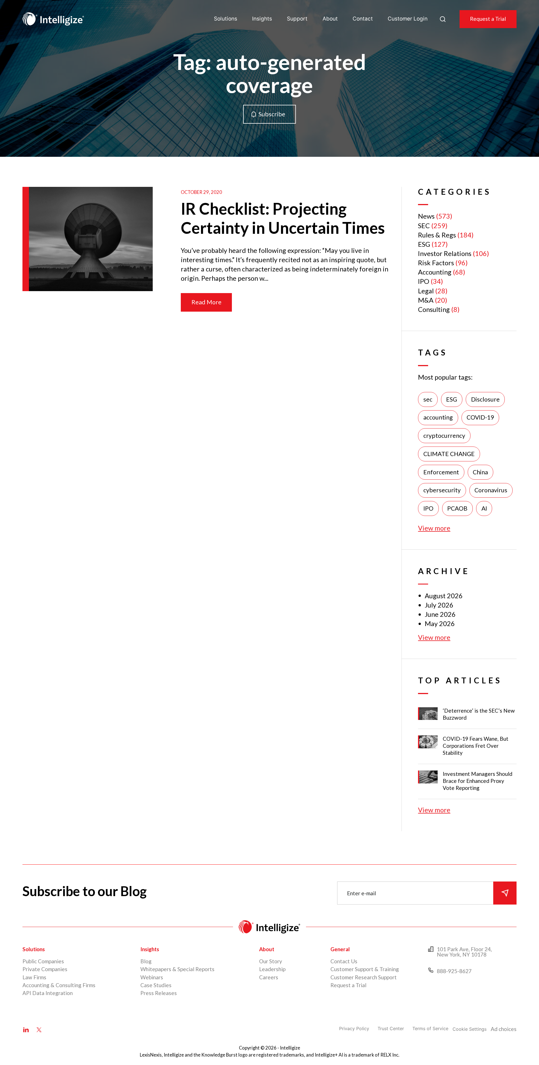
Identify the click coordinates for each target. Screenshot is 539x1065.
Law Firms (34, 977)
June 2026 (440, 614)
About (330, 18)
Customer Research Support (363, 977)
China (480, 472)
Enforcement (441, 472)
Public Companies (43, 961)
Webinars (151, 977)
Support (297, 18)
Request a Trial (488, 18)
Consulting (434, 309)
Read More (206, 302)
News (426, 216)
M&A (425, 300)
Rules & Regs (437, 235)
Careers (268, 977)
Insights (262, 18)
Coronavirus (490, 490)
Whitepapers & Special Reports (177, 969)
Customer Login (408, 18)
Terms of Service (430, 1028)
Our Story (270, 961)
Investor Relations (444, 253)
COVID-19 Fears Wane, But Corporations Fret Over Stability (475, 745)
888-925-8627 (454, 971)
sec (427, 399)
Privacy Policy (354, 1028)
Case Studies (156, 985)
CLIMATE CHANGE (449, 453)
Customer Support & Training (364, 969)
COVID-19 (480, 417)
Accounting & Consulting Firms (58, 985)
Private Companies (44, 969)
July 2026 (439, 605)
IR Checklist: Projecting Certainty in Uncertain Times (283, 218)
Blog (146, 961)
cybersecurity (442, 490)
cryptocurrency (444, 435)
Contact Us (343, 961)
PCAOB (457, 508)
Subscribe (272, 114)
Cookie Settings (470, 1029)
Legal (426, 291)
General (340, 949)
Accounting (434, 272)
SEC (424, 226)
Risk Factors (436, 263)
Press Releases (158, 993)
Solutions (225, 18)
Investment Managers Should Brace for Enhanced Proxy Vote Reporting (477, 781)
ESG (424, 244)
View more (434, 528)
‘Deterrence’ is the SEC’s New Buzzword (479, 714)
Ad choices (504, 1029)
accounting (438, 417)
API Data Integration (47, 993)
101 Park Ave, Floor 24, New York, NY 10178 (464, 952)
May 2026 (440, 623)
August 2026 (444, 596)
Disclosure (485, 399)
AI (484, 508)
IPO (423, 281)
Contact (363, 18)
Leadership (272, 969)
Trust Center (391, 1028)
